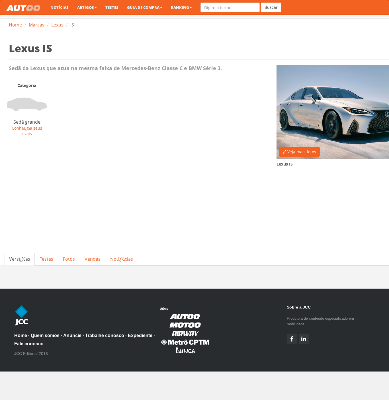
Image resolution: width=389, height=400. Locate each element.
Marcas (36, 25)
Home (15, 25)
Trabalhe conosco (104, 335)
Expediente (140, 335)
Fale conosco (29, 343)
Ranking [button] (180, 7)
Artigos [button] (85, 7)
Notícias (59, 7)
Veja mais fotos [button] (301, 151)
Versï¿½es (19, 259)
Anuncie (72, 335)
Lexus (57, 25)
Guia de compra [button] (143, 7)
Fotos (69, 259)
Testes (111, 7)
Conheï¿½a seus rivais (27, 130)
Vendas (93, 259)
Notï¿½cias (121, 259)
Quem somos (45, 335)
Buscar (271, 7)
